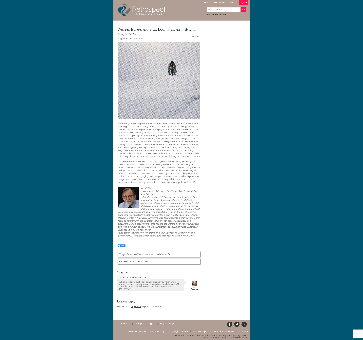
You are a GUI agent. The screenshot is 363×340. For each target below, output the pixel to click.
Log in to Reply (143, 277)
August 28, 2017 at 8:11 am (127, 277)
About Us (125, 323)
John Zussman (195, 288)
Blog (162, 323)
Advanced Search (216, 14)
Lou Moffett (177, 30)
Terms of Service (137, 331)
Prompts (139, 323)
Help (232, 2)
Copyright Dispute (178, 331)
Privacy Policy (157, 331)
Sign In (243, 2)
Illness (135, 34)
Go (243, 9)
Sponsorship (199, 331)
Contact (243, 331)
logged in (136, 306)
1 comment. (194, 37)
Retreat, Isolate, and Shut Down (143, 29)
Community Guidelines (222, 331)
